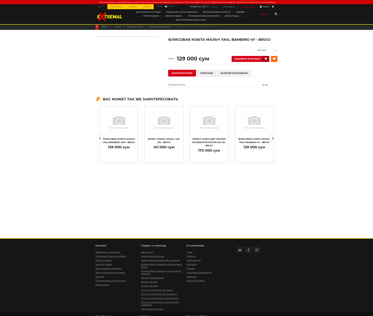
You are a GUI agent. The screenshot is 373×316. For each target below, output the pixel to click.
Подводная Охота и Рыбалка (181, 12)
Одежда (240, 12)
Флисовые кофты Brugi (159, 27)
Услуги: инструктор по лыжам (157, 290)
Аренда (133, 7)
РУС (100, 7)
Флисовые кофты (135, 27)
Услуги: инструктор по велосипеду (160, 298)
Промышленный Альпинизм (203, 16)
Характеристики (182, 73)
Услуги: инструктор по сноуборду (159, 294)
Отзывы (190, 268)
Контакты (191, 264)
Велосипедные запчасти (216, 12)
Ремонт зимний (149, 286)
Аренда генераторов (152, 278)
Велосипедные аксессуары (191, 20)
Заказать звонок (248, 7)
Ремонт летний (149, 282)
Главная (104, 27)
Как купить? (116, 7)
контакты (214, 7)
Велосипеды (232, 16)
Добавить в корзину (248, 59)
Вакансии (191, 276)
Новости (191, 256)
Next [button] (273, 138)
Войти (266, 7)
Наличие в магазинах (234, 73)
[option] (118, 135)
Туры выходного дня (152, 309)
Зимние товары (173, 16)
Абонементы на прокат (148, 12)
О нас (189, 252)
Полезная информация (198, 272)
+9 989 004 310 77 (199, 7)
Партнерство (193, 260)
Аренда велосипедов (152, 256)
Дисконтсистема (195, 280)
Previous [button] (100, 138)
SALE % (265, 14)
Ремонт (147, 7)
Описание (206, 73)
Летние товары (151, 16)
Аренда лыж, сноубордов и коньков (160, 260)
